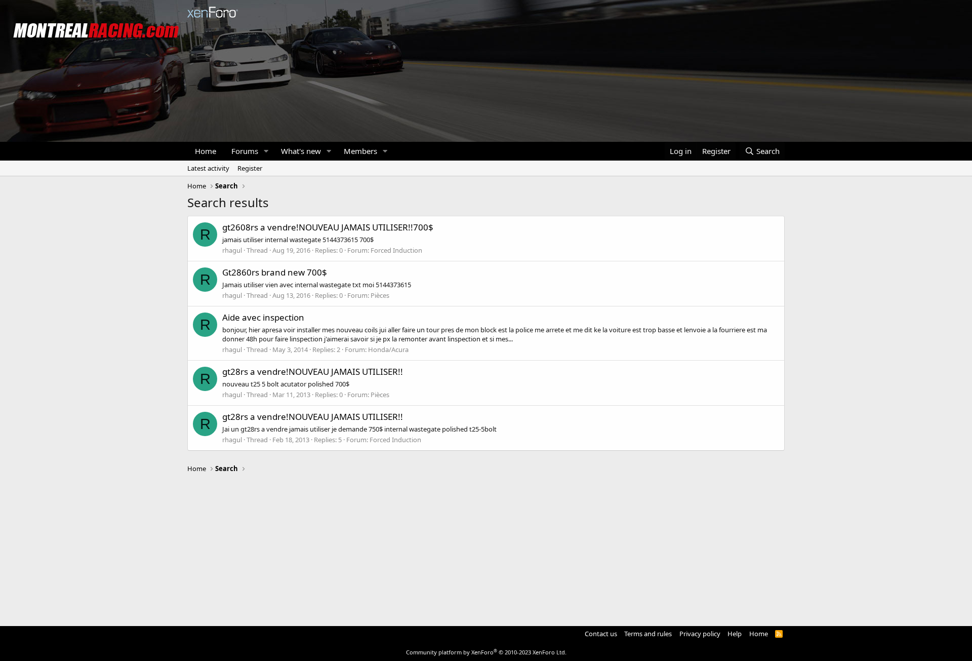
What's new (301, 151)
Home (205, 151)
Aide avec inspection (263, 317)
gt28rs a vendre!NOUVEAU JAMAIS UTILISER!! (312, 371)
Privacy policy (699, 633)
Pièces (380, 295)
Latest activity (208, 168)
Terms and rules (648, 633)
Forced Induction (396, 250)
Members (360, 151)
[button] (266, 151)
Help (734, 633)
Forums (244, 151)
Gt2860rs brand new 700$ (274, 272)
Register (249, 168)
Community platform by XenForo (486, 652)
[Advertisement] (486, 545)
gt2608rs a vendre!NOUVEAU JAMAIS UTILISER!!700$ (327, 227)
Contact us (601, 633)
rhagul (232, 250)
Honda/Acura (388, 349)
